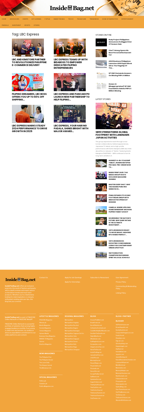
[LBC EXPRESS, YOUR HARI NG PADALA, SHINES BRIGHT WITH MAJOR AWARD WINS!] (72, 114)
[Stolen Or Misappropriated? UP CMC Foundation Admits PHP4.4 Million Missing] (101, 86)
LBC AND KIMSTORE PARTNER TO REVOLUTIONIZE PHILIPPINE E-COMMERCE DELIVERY (29, 62)
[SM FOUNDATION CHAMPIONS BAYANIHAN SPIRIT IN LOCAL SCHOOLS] (101, 255)
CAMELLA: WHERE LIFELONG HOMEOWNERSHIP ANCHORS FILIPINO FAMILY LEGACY (120, 209)
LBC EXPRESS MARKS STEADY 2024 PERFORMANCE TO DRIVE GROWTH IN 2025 (29, 128)
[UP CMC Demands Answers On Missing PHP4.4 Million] (101, 75)
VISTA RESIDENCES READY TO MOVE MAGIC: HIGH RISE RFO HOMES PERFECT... (120, 232)
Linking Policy (121, 293)
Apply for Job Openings (73, 277)
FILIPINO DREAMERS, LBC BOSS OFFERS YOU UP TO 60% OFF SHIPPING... (29, 96)
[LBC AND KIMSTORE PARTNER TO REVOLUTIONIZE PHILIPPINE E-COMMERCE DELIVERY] (30, 48)
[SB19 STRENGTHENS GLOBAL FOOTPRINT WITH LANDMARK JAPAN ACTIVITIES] (114, 116)
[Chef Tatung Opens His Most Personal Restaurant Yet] (101, 53)
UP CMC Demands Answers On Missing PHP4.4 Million (120, 74)
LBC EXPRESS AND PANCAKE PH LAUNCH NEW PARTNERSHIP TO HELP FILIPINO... (72, 96)
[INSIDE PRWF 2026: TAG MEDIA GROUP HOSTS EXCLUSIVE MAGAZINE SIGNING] (101, 175)
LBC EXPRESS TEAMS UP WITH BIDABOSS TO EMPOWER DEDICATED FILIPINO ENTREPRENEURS (71, 64)
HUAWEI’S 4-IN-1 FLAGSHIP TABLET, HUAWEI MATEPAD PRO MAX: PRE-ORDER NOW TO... (120, 163)
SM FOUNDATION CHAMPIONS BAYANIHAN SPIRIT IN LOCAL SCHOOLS (119, 255)
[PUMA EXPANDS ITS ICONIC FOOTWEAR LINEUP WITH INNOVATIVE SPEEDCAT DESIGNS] (101, 198)
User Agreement (122, 277)
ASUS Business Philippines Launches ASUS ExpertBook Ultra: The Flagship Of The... (120, 64)
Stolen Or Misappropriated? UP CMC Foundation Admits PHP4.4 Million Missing (120, 87)
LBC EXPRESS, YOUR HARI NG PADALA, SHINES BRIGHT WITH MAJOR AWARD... (71, 128)
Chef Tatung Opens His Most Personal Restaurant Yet (120, 52)
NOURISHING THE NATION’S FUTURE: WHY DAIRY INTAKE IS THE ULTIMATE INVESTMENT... (120, 221)
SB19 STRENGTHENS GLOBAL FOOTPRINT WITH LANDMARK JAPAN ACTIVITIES (112, 134)
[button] (136, 8)
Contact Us (43, 277)
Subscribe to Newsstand (99, 277)
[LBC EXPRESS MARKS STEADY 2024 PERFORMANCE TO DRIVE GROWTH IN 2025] (30, 114)
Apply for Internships (72, 282)
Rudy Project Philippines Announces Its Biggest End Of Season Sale (120, 41)
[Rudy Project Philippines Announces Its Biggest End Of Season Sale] (101, 42)
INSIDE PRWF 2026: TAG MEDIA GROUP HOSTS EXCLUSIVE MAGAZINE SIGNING (118, 175)
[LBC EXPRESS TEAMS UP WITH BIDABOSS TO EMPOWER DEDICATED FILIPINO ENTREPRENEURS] (72, 48)
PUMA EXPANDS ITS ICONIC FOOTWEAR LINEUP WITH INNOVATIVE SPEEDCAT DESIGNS (120, 198)
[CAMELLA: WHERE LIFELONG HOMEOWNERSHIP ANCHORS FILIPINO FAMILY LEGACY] (101, 210)
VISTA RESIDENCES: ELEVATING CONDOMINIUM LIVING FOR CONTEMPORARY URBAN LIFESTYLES (120, 244)
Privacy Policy (121, 282)
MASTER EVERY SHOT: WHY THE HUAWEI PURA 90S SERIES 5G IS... (119, 186)
